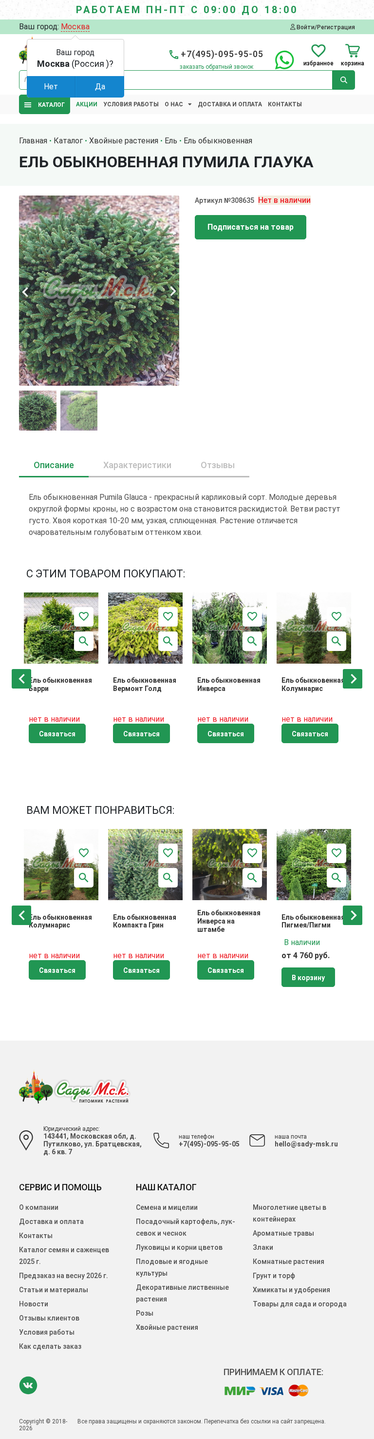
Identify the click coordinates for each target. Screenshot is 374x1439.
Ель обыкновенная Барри (60, 684)
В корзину (308, 978)
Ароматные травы (283, 1233)
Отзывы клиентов (49, 1318)
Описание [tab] (54, 465)
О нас (174, 104)
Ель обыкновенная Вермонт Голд (144, 684)
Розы (144, 1313)
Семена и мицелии (167, 1207)
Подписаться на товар (250, 227)
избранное (318, 63)
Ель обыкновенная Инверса (229, 684)
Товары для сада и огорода (300, 1304)
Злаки (263, 1247)
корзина (352, 63)
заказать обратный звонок (216, 66)
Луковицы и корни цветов (179, 1247)
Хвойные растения (167, 1327)
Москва (75, 26)
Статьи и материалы (53, 1290)
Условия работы (131, 104)
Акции (86, 104)
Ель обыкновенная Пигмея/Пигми (313, 921)
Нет (51, 86)
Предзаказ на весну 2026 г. (63, 1276)
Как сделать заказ (50, 1346)
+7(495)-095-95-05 (209, 1144)
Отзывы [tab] (218, 465)
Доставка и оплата (230, 104)
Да (100, 86)
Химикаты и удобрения (291, 1290)
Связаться (57, 734)
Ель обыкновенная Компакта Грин (144, 921)
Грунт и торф (274, 1276)
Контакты (285, 104)
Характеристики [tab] (137, 465)
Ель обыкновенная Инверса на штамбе (229, 921)
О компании (38, 1207)
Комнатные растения (288, 1261)
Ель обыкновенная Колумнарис (313, 684)
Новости (33, 1304)
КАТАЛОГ (49, 104)
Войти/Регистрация (325, 27)
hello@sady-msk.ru (306, 1144)
